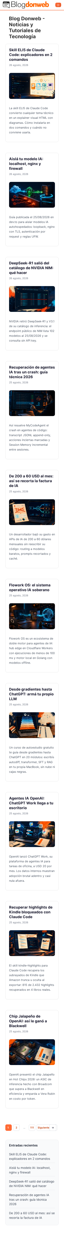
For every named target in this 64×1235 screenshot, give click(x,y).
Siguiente (46, 1127)
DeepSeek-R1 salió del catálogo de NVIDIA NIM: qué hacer (31, 268)
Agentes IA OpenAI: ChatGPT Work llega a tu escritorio (31, 803)
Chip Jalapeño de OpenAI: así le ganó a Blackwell (28, 1021)
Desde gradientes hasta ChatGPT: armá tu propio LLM (31, 694)
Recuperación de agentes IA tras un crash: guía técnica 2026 (32, 372)
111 (32, 1127)
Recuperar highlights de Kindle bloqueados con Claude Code (30, 912)
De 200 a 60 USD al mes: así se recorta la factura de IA (31, 481)
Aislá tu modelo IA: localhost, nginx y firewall (26, 164)
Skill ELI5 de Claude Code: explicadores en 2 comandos (30, 55)
